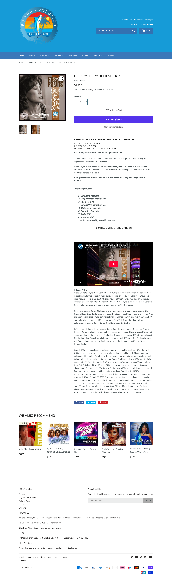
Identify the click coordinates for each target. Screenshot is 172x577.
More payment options (113, 127)
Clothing (44, 56)
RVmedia (28, 568)
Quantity (77, 97)
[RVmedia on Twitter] (131, 557)
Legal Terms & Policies (28, 497)
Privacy (22, 504)
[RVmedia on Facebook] (136, 557)
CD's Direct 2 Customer (78, 56)
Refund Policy (25, 501)
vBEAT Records (35, 62)
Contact (110, 56)
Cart (148, 30)
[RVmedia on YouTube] (150, 557)
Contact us (72, 548)
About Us (96, 56)
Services (58, 56)
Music (31, 56)
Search (22, 494)
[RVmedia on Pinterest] (141, 557)
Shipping (89, 89)
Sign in (132, 24)
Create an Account (146, 24)
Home (21, 56)
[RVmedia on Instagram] (145, 557)
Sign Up (148, 500)
